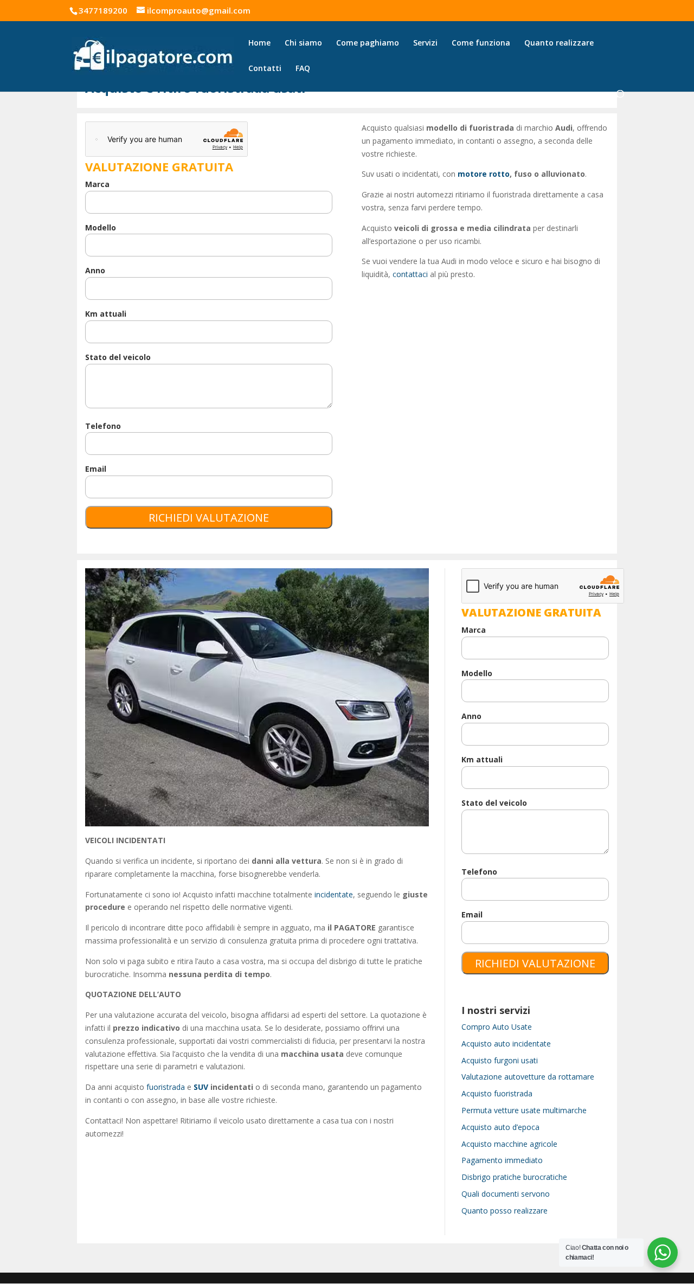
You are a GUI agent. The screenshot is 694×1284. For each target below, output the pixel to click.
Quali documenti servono (505, 1194)
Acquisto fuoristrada (496, 1093)
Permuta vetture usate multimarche (524, 1110)
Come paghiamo (367, 43)
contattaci (410, 274)
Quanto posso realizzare (504, 1210)
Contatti (264, 69)
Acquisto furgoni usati (499, 1060)
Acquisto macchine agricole (509, 1144)
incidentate (333, 894)
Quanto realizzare (559, 43)
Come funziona (481, 43)
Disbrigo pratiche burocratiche (514, 1177)
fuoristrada (165, 1087)
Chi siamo (303, 43)
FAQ (302, 69)
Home (259, 43)
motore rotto (484, 174)
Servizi (425, 43)
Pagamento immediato (502, 1160)
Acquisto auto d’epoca (500, 1127)
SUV (201, 1087)
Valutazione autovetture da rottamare (527, 1076)
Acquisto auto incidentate (506, 1043)
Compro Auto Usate (496, 1027)
